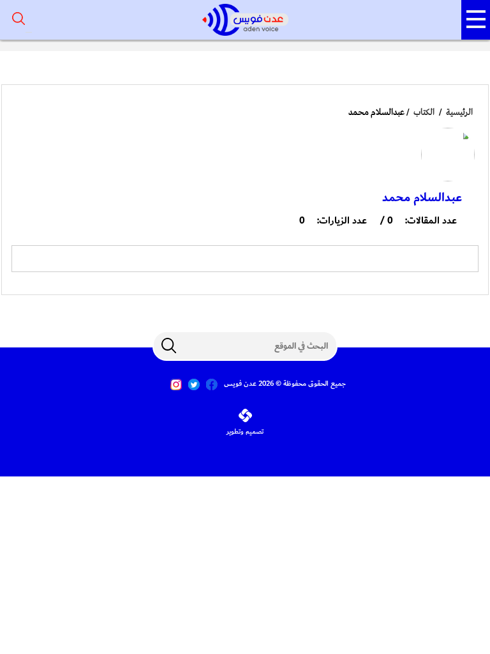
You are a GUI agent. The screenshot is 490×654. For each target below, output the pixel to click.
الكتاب (423, 112)
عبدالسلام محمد (422, 197)
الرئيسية (459, 112)
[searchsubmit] (168, 345)
